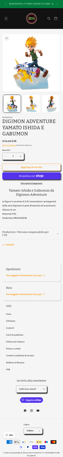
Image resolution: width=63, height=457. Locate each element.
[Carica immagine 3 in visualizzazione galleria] (51, 104)
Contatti (10, 328)
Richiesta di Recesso (15, 362)
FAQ (8, 369)
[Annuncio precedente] (5, 4)
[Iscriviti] (43, 389)
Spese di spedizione (8, 145)
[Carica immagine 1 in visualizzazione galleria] (12, 104)
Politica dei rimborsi (15, 341)
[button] (6, 18)
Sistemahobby (15, 453)
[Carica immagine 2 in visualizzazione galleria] (31, 104)
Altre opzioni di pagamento (31, 183)
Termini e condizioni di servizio (20, 355)
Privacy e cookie (13, 348)
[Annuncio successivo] (57, 4)
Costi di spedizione (14, 335)
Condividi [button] (9, 244)
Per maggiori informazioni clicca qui (24, 275)
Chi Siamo (10, 321)
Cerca (8, 314)
